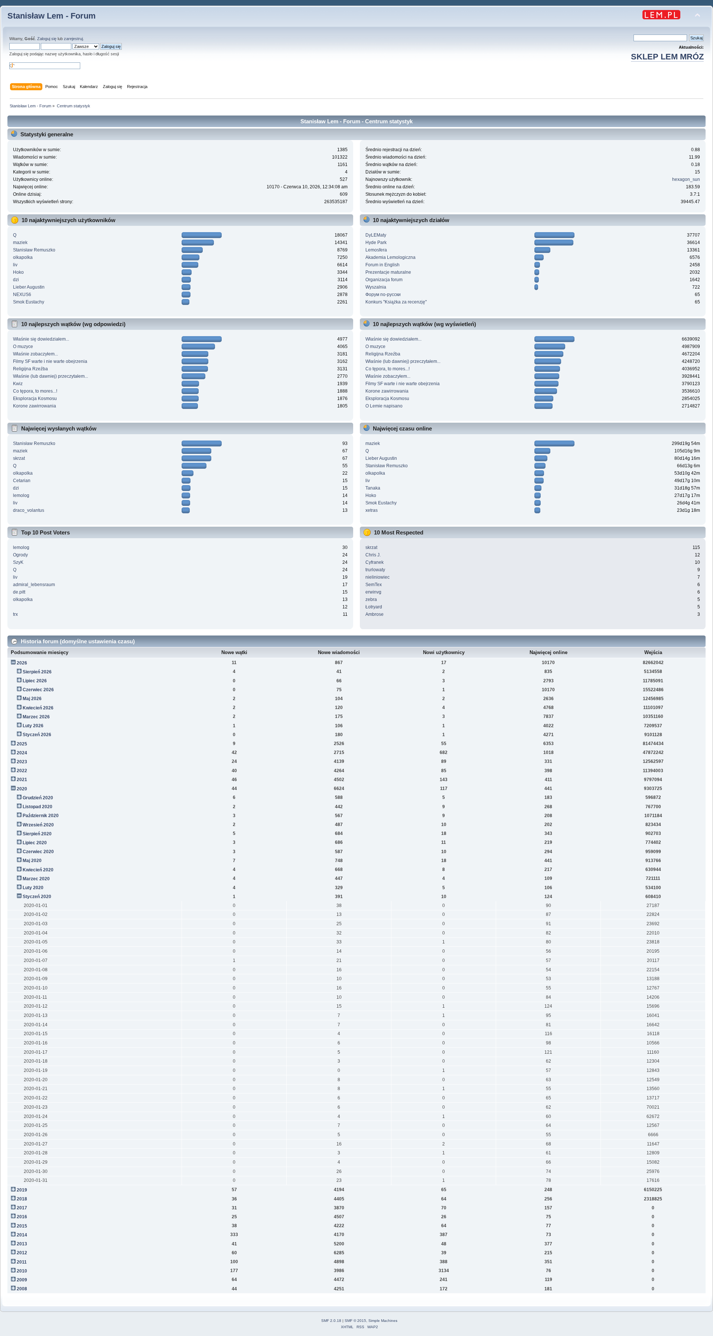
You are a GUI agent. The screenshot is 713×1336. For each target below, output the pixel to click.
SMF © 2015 (355, 1321)
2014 (22, 1235)
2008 (22, 1288)
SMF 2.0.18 (331, 1321)
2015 (22, 1226)
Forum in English (382, 264)
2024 (22, 752)
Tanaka (372, 488)
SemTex (373, 584)
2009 (22, 1280)
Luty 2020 (33, 887)
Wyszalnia (375, 287)
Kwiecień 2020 (38, 869)
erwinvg (373, 592)
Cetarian (21, 480)
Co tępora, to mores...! (35, 391)
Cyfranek (374, 562)
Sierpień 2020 (37, 833)
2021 (22, 779)
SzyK (18, 562)
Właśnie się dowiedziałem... (41, 339)
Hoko (18, 272)
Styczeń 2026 (37, 734)
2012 (22, 1252)
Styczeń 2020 (37, 896)
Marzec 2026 (36, 716)
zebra (371, 599)
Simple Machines (382, 1321)
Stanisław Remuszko (34, 250)
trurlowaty (375, 569)
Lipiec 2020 (35, 842)
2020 (22, 788)
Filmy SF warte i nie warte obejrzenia (50, 361)
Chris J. (373, 555)
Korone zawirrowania (34, 406)
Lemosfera (376, 250)
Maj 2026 (32, 698)
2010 (22, 1271)
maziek (20, 242)
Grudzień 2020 (38, 797)
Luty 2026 (33, 725)
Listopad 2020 (37, 806)
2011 (22, 1262)
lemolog (21, 495)
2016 (22, 1216)
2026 (22, 663)
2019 (22, 1190)
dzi (16, 279)
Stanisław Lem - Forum (51, 15)
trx (15, 614)
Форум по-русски (383, 294)
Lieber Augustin (29, 287)
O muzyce (23, 346)
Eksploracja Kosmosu (35, 398)
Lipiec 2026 (35, 680)
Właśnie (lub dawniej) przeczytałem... (50, 376)
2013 (22, 1243)
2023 (22, 761)
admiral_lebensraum (34, 584)
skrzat (19, 458)
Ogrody (20, 555)
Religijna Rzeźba (30, 368)
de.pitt (19, 592)
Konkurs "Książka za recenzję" (396, 302)
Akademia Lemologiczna (390, 257)
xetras (371, 510)
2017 (22, 1207)
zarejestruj (73, 38)
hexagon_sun (686, 179)
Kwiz (18, 383)
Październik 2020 (41, 815)
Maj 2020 (32, 860)
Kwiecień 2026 (38, 708)
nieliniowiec (377, 577)
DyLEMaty (375, 235)
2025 (22, 744)
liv (15, 264)
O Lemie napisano (384, 406)
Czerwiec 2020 (38, 851)
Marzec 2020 (36, 878)
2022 (22, 770)
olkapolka (23, 257)
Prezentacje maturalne (388, 272)
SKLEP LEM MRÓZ (667, 56)
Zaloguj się (46, 38)
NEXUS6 (22, 294)
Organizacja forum (384, 279)
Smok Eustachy (28, 302)
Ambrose (374, 614)
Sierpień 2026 (37, 671)
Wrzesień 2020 (38, 825)
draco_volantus (28, 510)
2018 (22, 1199)
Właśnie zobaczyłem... (35, 354)
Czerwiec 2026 (38, 689)
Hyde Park (376, 242)
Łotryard (373, 607)
